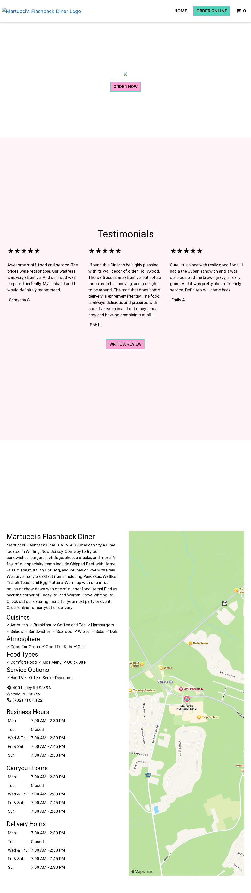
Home (180, 10)
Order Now (125, 86)
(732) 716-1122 (28, 700)
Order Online (211, 10)
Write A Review (125, 344)
